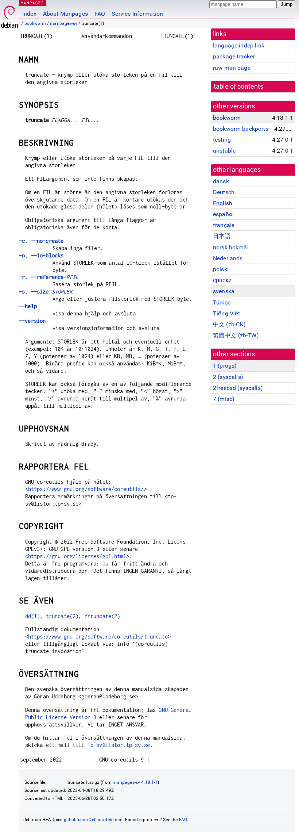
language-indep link (238, 45)
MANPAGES (32, 2)
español (223, 214)
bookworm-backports (240, 128)
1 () (225, 365)
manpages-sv (63, 23)
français (223, 225)
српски (222, 280)
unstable (224, 150)
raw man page (232, 67)
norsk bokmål (231, 247)
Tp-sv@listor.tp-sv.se (119, 745)
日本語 (221, 236)
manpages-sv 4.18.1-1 (135, 782)
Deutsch (223, 192)
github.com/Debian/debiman (93, 819)
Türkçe (221, 302)
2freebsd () (238, 387)
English (222, 203)
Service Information (137, 13)
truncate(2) (62, 616)
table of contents (239, 86)
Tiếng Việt (226, 313)
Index (29, 13)
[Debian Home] (9, 15)
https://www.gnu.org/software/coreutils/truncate (98, 636)
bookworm (35, 23)
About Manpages (65, 13)
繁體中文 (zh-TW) (236, 335)
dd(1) (32, 616)
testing (222, 139)
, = (48, 277)
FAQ (99, 13)
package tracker (234, 56)
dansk (221, 181)
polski (221, 269)
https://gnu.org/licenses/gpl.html (77, 556)
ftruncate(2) (102, 616)
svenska (223, 291)
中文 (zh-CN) (229, 324)
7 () (223, 398)
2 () (228, 376)
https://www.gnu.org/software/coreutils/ (86, 489)
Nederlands (228, 258)
